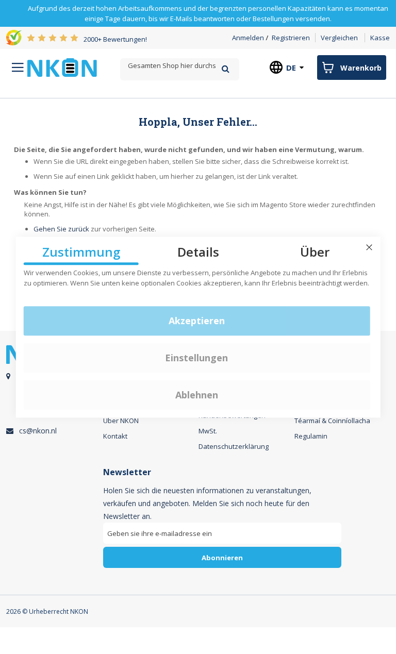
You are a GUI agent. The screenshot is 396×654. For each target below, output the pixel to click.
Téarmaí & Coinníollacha (332, 420)
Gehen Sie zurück (61, 228)
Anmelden (248, 37)
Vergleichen (339, 37)
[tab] (222, 522)
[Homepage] (62, 67)
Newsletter (127, 472)
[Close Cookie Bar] (369, 247)
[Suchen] (225, 69)
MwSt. (208, 430)
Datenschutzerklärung (234, 446)
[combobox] (179, 65)
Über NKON (121, 420)
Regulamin (310, 436)
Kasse (380, 37)
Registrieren (291, 37)
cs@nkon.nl (38, 430)
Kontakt (115, 436)
